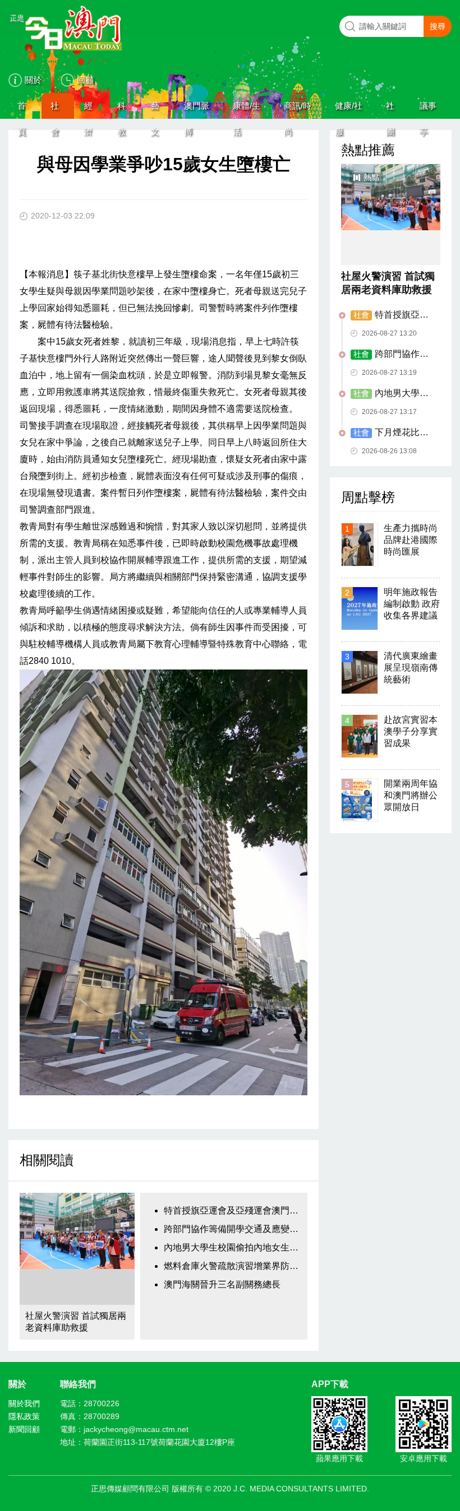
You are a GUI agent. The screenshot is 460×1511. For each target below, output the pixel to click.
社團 (390, 110)
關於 (33, 80)
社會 (54, 110)
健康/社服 (348, 110)
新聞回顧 (24, 1429)
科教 (121, 110)
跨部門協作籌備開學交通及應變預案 (233, 1229)
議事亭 (428, 110)
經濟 (88, 110)
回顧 (85, 80)
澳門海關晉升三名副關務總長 (222, 1284)
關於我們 (24, 1403)
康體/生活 (246, 110)
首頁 (21, 110)
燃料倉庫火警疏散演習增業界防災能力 (233, 1266)
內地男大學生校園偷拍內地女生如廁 (233, 1247)
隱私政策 (24, 1416)
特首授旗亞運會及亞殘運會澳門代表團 (233, 1210)
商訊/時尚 (297, 110)
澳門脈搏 (196, 110)
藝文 (155, 110)
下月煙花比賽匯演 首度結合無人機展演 (392, 433)
